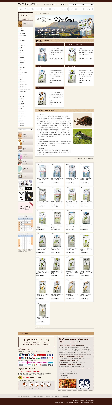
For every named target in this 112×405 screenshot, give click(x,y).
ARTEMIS (22, 38)
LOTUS (21, 79)
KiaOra (21, 74)
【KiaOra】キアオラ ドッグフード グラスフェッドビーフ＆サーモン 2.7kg (86, 202)
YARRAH (22, 123)
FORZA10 (22, 62)
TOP (36, 13)
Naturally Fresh (23, 81)
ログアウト (91, 0)
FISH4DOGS (22, 60)
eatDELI (21, 52)
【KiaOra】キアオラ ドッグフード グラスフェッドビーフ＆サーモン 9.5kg (57, 226)
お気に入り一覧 (72, 0)
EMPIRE (21, 55)
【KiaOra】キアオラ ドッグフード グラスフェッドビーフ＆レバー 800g (42, 272)
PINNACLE (22, 103)
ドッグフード (40, 13)
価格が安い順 (80, 158)
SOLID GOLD (22, 115)
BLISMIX (21, 43)
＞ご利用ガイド (48, 396)
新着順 (91, 158)
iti (20, 69)
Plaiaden (22, 106)
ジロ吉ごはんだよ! (23, 72)
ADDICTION (22, 30)
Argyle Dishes (23, 35)
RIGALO (21, 113)
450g (51, 58)
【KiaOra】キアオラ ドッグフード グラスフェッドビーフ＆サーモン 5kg (42, 226)
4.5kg (59, 80)
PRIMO (21, 108)
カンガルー (39, 87)
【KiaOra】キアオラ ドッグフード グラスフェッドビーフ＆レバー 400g (86, 249)
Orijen (21, 94)
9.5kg (62, 58)
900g (53, 58)
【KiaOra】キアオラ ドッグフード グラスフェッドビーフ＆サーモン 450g (57, 202)
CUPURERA (22, 45)
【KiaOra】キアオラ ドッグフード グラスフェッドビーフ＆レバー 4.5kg (72, 272)
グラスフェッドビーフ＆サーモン (74, 44)
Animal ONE (22, 33)
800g (53, 80)
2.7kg (56, 58)
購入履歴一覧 (79, 0)
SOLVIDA (22, 118)
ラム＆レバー (40, 66)
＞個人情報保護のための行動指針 (37, 396)
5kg (59, 58)
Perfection (22, 98)
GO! (20, 64)
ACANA (21, 28)
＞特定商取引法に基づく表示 (23, 396)
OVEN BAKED (23, 96)
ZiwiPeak (22, 125)
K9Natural (22, 77)
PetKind (21, 101)
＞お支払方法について (56, 396)
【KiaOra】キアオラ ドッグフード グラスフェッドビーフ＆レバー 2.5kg (57, 272)
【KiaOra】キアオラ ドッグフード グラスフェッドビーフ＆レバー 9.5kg (86, 272)
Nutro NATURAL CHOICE (25, 89)
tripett (21, 120)
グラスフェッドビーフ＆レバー (74, 66)
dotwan (21, 50)
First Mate (22, 57)
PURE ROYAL (23, 111)
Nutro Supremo (23, 91)
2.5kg (56, 80)
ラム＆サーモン (40, 44)
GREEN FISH (22, 67)
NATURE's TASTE (23, 84)
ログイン (85, 0)
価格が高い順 (86, 158)
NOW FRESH (22, 86)
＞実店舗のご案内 (65, 396)
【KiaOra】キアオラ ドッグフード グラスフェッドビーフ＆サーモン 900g (72, 202)
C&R (21, 47)
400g (51, 80)
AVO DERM (22, 40)
